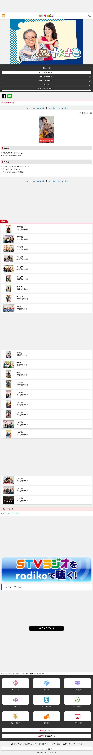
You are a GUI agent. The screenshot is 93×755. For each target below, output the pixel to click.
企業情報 (46, 723)
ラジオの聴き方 (15, 723)
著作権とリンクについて (47, 744)
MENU (3, 15)
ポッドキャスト (46, 706)
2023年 (17, 513)
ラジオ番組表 (77, 690)
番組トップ (46, 68)
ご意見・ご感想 (62, 744)
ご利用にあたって (16, 744)
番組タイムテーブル (46, 81)
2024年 (10, 513)
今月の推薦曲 (77, 706)
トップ (3, 673)
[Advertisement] (46, 6)
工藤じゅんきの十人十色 (18, 673)
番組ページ (15, 690)
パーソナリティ (15, 706)
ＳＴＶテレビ (77, 723)
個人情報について (30, 744)
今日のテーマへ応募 (13, 587)
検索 (89, 15)
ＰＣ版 (47, 748)
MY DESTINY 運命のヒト (46, 89)
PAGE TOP (89, 740)
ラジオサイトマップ (75, 744)
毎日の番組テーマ (45, 76)
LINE (9, 96)
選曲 (27, 673)
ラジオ (8, 673)
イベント (46, 690)
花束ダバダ (46, 85)
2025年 (3, 513)
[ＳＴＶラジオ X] (46, 631)
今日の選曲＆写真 (45, 72)
